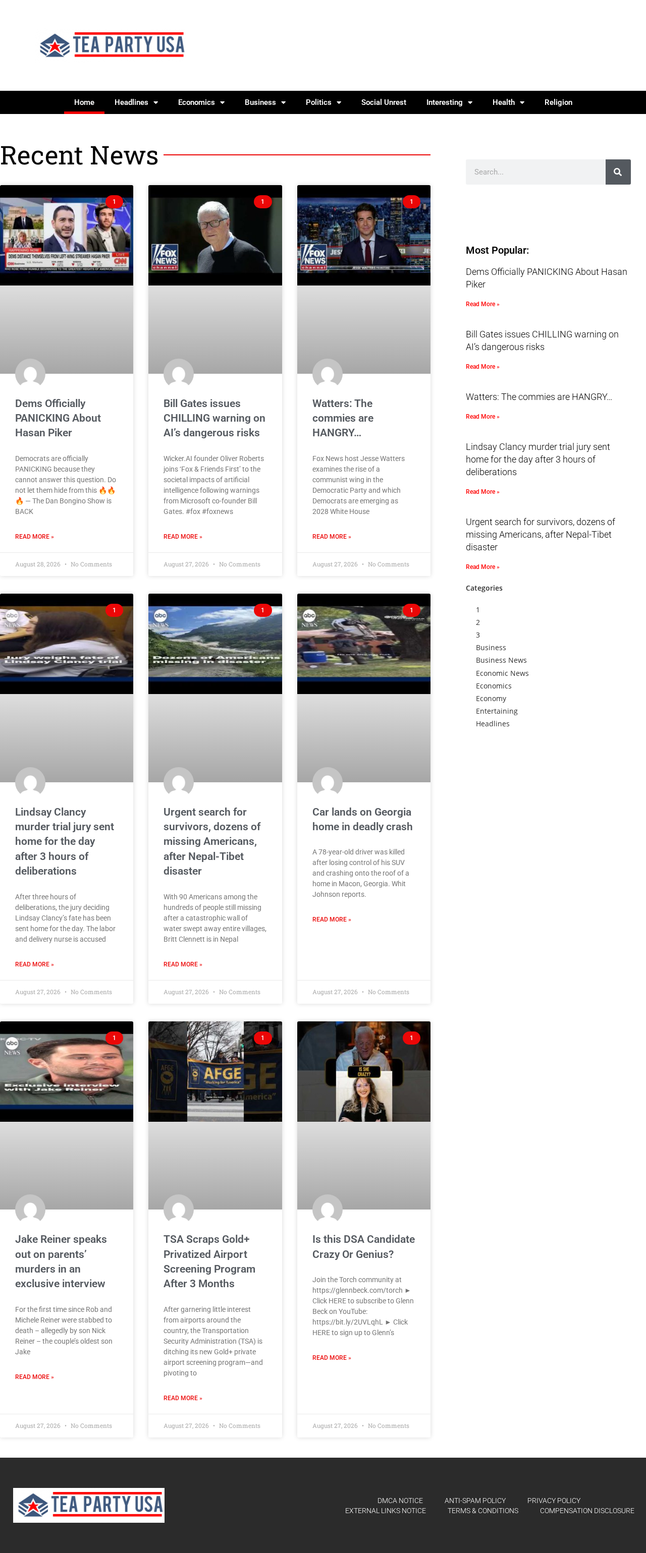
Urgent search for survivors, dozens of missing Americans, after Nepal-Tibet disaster (212, 842)
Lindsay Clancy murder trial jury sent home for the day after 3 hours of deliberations (64, 842)
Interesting (444, 102)
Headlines (131, 102)
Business (260, 102)
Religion (558, 102)
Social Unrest (383, 102)
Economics (196, 102)
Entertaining (497, 711)
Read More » (34, 536)
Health (504, 102)
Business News (501, 660)
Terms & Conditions (483, 1511)
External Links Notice (385, 1511)
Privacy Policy (553, 1501)
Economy (491, 698)
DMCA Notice (400, 1501)
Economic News (502, 673)
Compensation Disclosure (587, 1511)
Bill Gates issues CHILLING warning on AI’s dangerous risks (214, 418)
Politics (319, 102)
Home (84, 102)
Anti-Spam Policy (475, 1501)
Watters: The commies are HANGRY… (342, 418)
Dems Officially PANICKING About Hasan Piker (58, 418)
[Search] (618, 172)
